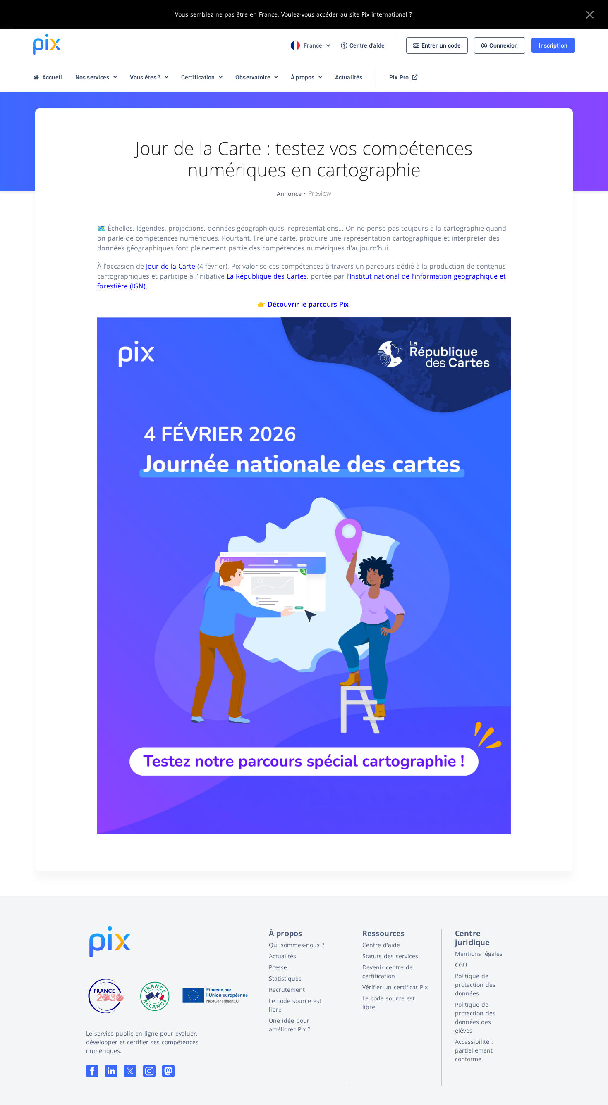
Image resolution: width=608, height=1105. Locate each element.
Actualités (348, 77)
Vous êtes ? (145, 77)
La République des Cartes (267, 276)
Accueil (52, 77)
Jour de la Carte (170, 266)
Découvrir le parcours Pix (308, 304)
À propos (302, 77)
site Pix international (378, 14)
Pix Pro (399, 77)
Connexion (503, 45)
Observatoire (252, 77)
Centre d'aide (367, 45)
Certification (198, 77)
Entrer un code (441, 45)
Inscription (553, 45)
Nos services (92, 77)
